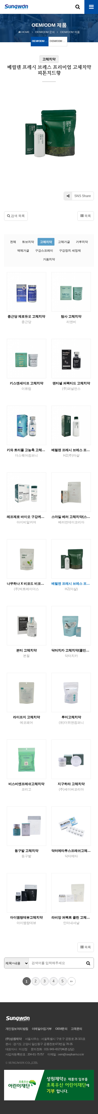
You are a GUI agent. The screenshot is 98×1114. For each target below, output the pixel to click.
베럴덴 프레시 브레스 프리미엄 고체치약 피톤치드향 (71, 452)
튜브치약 (28, 241)
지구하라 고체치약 (71, 786)
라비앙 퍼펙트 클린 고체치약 (71, 920)
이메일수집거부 (42, 1028)
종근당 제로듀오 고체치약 (26, 319)
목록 (87, 216)
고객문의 (76, 1028)
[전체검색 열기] (77, 7)
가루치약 (82, 241)
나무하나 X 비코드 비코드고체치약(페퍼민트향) (26, 586)
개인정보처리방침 (16, 1028)
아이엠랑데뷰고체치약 (26, 920)
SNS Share (82, 196)
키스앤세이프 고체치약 (26, 386)
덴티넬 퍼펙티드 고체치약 (71, 386)
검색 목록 (17, 216)
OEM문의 (61, 1028)
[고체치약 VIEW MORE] (26, 291)
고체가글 (64, 241)
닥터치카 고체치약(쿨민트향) (71, 653)
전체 (13, 241)
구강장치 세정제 (70, 250)
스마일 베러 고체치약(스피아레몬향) (71, 519)
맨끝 (72, 981)
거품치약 (49, 259)
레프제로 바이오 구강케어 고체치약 (26, 519)
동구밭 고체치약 (26, 853)
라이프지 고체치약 (26, 719)
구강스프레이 (44, 250)
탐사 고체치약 (71, 319)
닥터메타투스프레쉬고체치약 (71, 853)
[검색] (88, 963)
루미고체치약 (71, 719)
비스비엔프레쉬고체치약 (26, 786)
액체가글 (23, 250)
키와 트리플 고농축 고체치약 (26, 452)
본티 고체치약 (26, 653)
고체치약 (46, 241)
